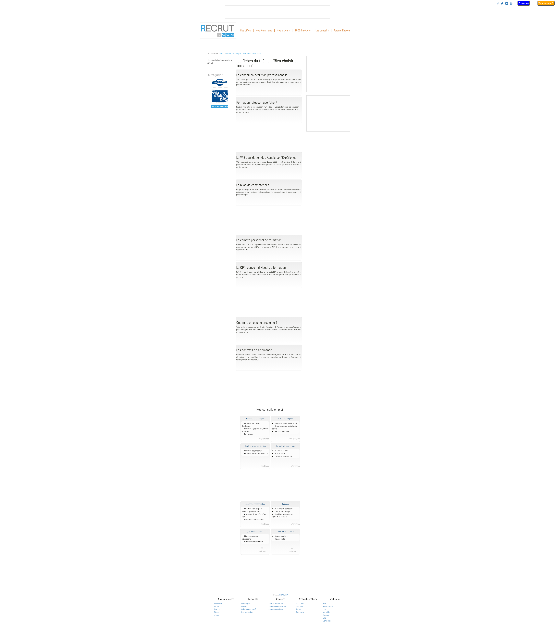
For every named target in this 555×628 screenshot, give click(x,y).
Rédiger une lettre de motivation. (256, 453)
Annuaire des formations (277, 606)
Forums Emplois (342, 30)
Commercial (300, 612)
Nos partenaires (247, 612)
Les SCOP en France (282, 431)
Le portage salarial (281, 451)
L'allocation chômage (282, 511)
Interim (217, 609)
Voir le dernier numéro (220, 106)
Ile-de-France (328, 606)
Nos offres (245, 30)
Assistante (300, 603)
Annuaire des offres (276, 609)
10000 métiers (303, 30)
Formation (218, 606)
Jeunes (216, 615)
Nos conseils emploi (233, 53)
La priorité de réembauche (284, 509)
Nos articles (283, 30)
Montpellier (327, 620)
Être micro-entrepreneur (283, 456)
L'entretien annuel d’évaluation (286, 423)
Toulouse (326, 615)
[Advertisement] (269, 140)
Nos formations (264, 30)
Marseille (326, 612)
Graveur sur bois (280, 539)
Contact (244, 606)
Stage (216, 612)
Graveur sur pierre (281, 536)
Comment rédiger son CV (253, 451)
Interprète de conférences (253, 542)
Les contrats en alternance (254, 519)
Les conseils (322, 30)
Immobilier (300, 606)
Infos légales (246, 603)
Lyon (324, 609)
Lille (324, 618)
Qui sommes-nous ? (248, 609)
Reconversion (249, 434)
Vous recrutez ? (546, 3)
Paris (325, 603)
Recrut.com (283, 594)
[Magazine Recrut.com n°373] (219, 102)
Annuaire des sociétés (277, 603)
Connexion (524, 3)
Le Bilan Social (280, 453)
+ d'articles (264, 438)
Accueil (221, 53)
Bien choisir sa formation (252, 53)
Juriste (298, 609)
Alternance (218, 603)
